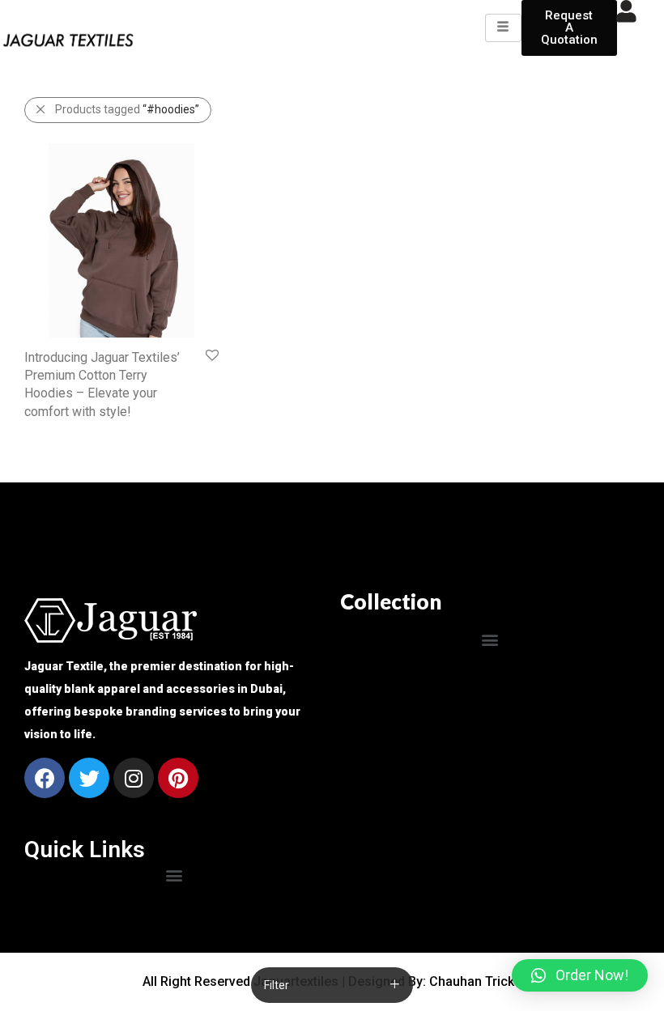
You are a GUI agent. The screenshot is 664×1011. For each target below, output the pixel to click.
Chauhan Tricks (475, 981)
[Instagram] (133, 778)
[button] (490, 639)
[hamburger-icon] (503, 27)
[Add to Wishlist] (211, 356)
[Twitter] (89, 778)
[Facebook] (44, 778)
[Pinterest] (178, 778)
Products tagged (127, 109)
